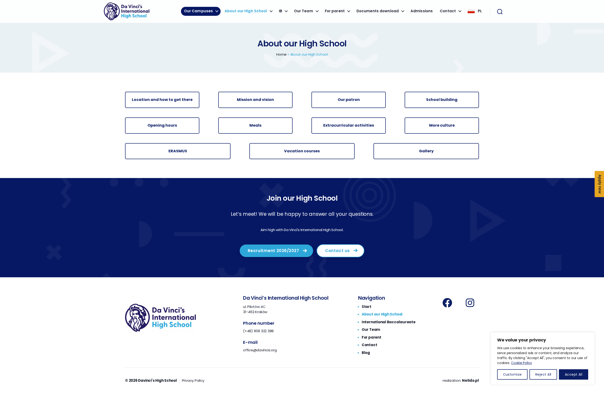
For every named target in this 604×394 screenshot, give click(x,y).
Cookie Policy (521, 363)
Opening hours (162, 125)
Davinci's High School (157, 380)
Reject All (543, 374)
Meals (255, 125)
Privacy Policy (193, 380)
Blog (366, 352)
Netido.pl (470, 380)
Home (281, 54)
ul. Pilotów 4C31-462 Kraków (255, 309)
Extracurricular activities (348, 125)
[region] (543, 358)
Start (366, 306)
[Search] (500, 11)
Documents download (378, 11)
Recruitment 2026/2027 (273, 250)
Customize (512, 374)
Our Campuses (198, 11)
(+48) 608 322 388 (258, 330)
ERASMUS (177, 151)
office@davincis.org (260, 350)
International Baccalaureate (388, 321)
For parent (335, 11)
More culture (442, 125)
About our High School (246, 11)
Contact (448, 11)
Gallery (426, 151)
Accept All (574, 374)
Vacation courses (302, 151)
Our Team (303, 11)
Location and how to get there (162, 99)
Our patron (349, 99)
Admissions (422, 11)
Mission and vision (255, 99)
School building (441, 99)
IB (280, 11)
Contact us (337, 250)
